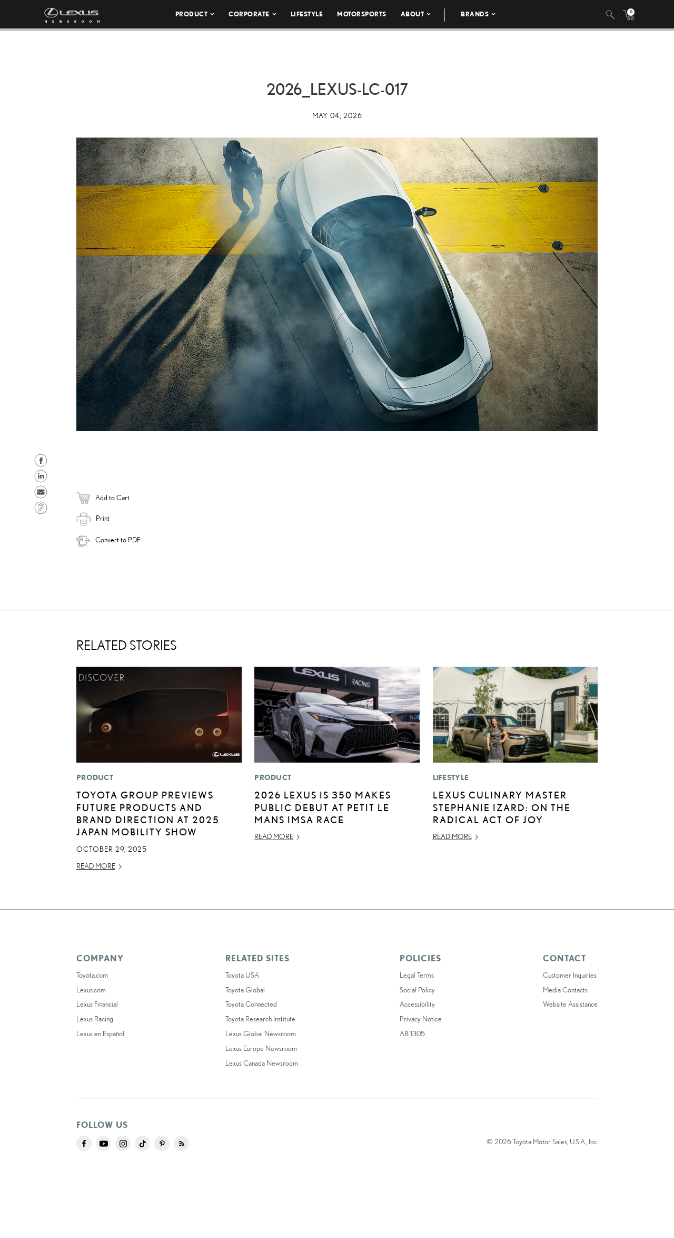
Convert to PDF (117, 539)
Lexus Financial (97, 1004)
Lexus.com (91, 990)
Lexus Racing (94, 1019)
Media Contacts (565, 990)
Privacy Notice (421, 1019)
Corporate (249, 14)
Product (191, 14)
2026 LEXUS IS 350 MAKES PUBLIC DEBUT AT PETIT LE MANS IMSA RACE (322, 807)
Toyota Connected (251, 1004)
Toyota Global (245, 990)
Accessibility (417, 1004)
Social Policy (417, 990)
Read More (95, 866)
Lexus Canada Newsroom (261, 1063)
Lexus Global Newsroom (260, 1033)
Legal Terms (417, 975)
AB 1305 (412, 1033)
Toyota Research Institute (260, 1019)
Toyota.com (92, 975)
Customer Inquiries (570, 975)
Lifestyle (307, 14)
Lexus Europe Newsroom (261, 1048)
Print (103, 518)
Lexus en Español (100, 1033)
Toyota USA (242, 975)
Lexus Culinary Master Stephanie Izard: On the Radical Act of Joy (502, 807)
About (412, 14)
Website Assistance (570, 1004)
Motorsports (361, 14)
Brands (475, 14)
